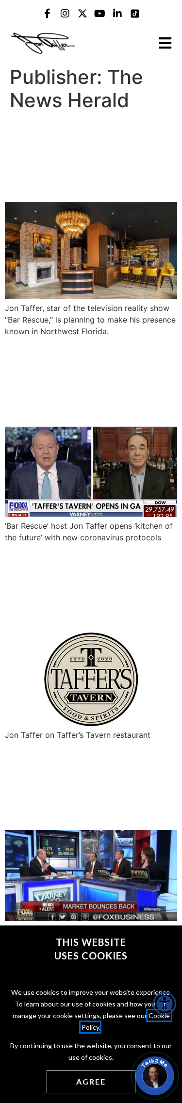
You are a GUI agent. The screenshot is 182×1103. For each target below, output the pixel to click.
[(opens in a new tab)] (91, 296)
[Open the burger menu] (165, 43)
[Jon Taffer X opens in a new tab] (82, 13)
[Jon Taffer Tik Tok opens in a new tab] (135, 13)
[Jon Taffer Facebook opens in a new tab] (47, 13)
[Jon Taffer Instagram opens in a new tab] (65, 13)
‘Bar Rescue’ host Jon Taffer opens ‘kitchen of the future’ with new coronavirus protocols (87, 380)
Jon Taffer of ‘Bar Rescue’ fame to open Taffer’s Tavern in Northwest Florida (84, 156)
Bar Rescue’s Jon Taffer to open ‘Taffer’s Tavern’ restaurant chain (88, 587)
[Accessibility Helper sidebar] (164, 1003)
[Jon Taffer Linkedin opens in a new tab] (117, 13)
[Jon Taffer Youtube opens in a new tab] (100, 13)
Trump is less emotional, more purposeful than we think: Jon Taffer (76, 784)
